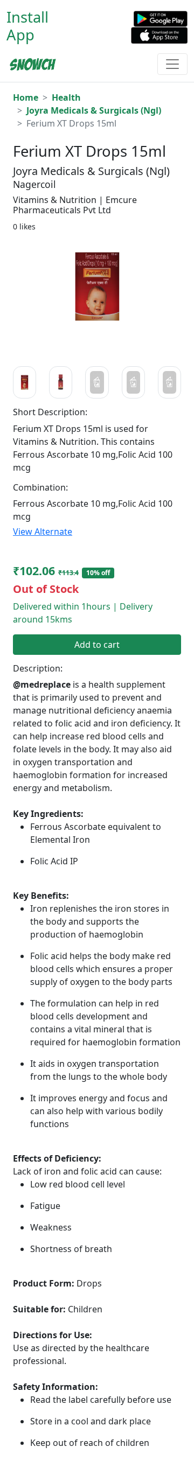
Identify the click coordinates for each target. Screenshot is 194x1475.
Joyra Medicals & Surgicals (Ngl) (93, 110)
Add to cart (97, 645)
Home (25, 97)
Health (66, 97)
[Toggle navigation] (172, 64)
